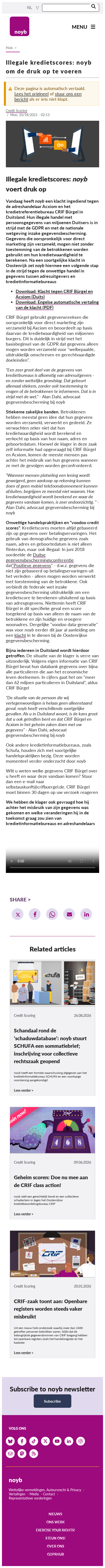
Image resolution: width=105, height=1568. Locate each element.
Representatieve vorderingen (30, 1498)
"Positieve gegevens (31, 565)
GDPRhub (55, 1554)
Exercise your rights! (55, 1530)
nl (30, 8)
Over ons (55, 1546)
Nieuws (55, 1514)
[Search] (93, 7)
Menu (79, 26)
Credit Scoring (16, 111)
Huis (9, 48)
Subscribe (52, 1401)
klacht (20, 635)
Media (34, 1494)
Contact (49, 1494)
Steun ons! (55, 1538)
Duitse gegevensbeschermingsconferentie (40, 557)
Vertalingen (17, 1494)
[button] (17, 914)
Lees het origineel (31, 93)
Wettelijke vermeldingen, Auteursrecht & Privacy (45, 1490)
